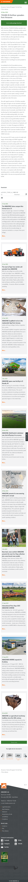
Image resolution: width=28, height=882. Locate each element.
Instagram (7, 843)
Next (26, 756)
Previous (1, 756)
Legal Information (6, 806)
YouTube (6, 847)
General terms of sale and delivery (7, 815)
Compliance (5, 819)
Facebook (6, 840)
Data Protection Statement (5, 810)
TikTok (19, 840)
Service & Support (11, 7)
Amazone (3, 7)
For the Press (19, 7)
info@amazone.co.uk (10, 803)
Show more (14, 742)
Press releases (5, 9)
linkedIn (20, 843)
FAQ (3, 828)
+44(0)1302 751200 (11, 800)
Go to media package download (14, 23)
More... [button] (4, 235)
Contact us (4, 826)
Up (25, 784)
